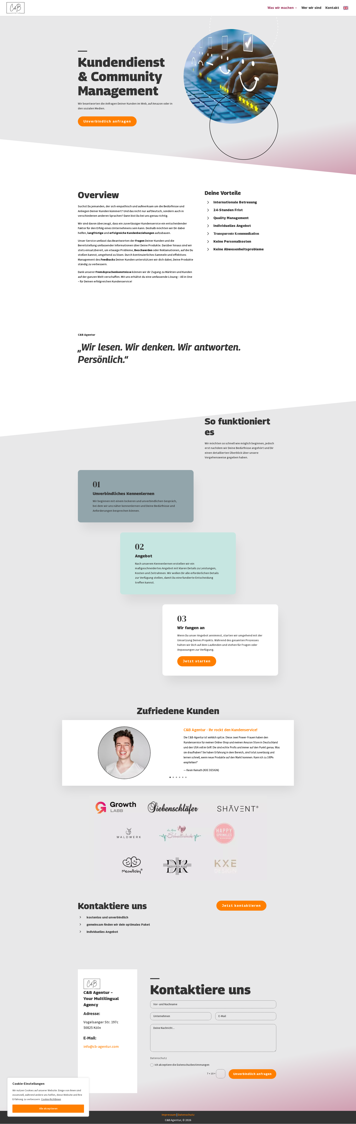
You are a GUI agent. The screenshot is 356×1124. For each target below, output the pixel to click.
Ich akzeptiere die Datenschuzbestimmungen (182, 1065)
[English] (346, 11)
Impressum (169, 1115)
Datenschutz (186, 1115)
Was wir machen (281, 8)
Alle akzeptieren (48, 1108)
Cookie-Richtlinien (51, 1099)
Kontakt (332, 8)
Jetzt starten (197, 661)
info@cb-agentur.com (101, 1046)
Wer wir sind (311, 8)
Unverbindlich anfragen (107, 121)
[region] (48, 1097)
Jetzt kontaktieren (241, 905)
